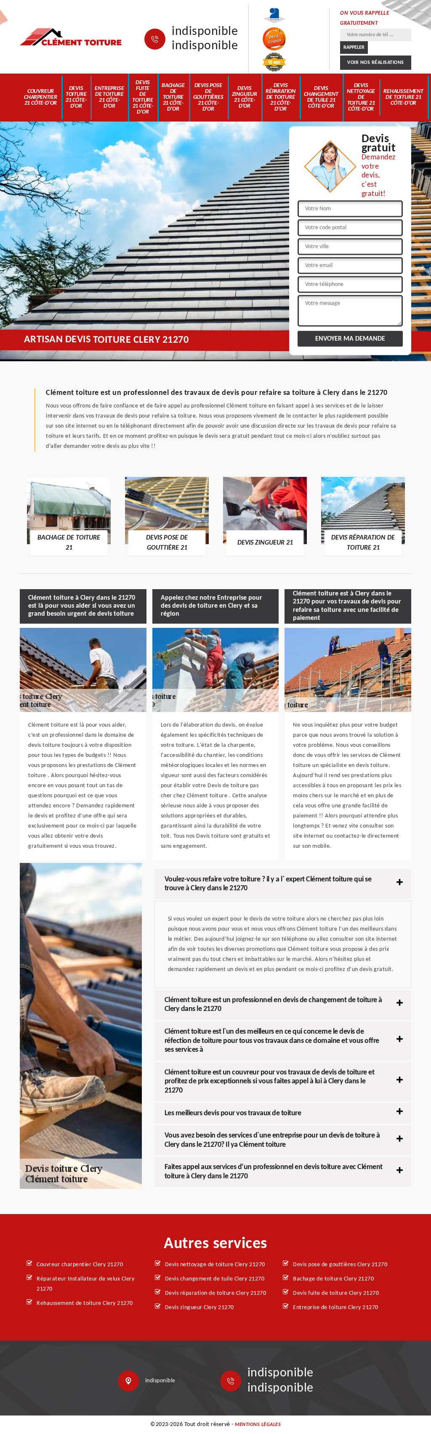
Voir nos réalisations (375, 62)
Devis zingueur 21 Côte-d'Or (244, 97)
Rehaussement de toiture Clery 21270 (85, 1303)
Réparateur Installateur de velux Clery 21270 (85, 1284)
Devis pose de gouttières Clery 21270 (340, 1265)
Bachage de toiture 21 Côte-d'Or (173, 97)
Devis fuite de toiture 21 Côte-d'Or (142, 97)
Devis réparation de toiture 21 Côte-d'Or (280, 97)
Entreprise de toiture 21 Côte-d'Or (109, 97)
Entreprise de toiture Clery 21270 (335, 1307)
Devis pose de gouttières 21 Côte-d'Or (208, 97)
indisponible (205, 32)
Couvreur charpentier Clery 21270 (80, 1265)
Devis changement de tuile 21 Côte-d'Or (321, 97)
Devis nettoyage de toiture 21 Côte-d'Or (361, 97)
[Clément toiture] (71, 36)
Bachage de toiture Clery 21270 (333, 1279)
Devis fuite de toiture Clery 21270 (336, 1293)
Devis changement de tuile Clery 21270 (215, 1279)
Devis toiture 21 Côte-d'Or (76, 97)
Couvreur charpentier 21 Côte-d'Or (40, 97)
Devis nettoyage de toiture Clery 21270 (215, 1265)
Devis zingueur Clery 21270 (199, 1307)
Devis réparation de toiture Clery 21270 (215, 1293)
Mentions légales (258, 1424)
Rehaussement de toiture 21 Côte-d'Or (403, 97)
